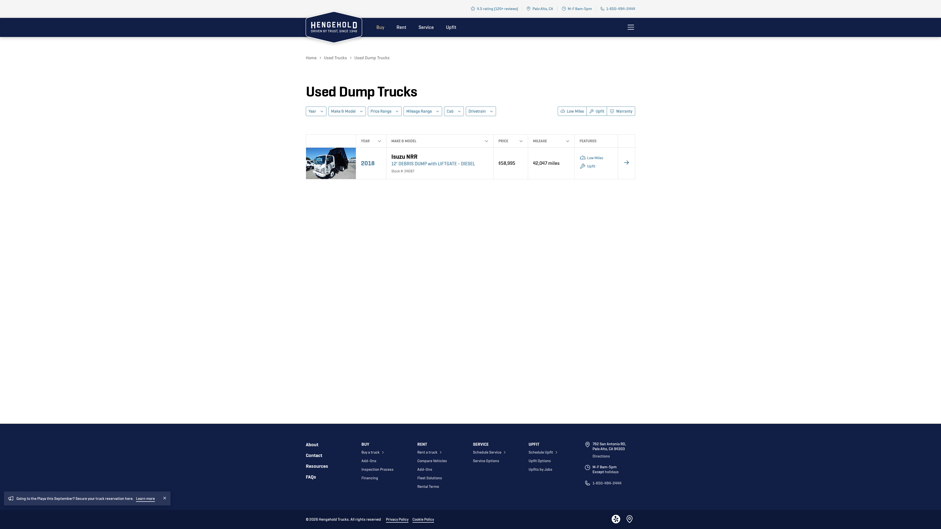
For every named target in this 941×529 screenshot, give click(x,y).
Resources (317, 466)
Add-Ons (368, 460)
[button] (316, 111)
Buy (380, 27)
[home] (334, 28)
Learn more (145, 498)
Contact (314, 455)
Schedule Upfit (541, 452)
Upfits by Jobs (540, 469)
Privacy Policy (397, 519)
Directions (601, 456)
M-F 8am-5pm (580, 8)
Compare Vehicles (432, 460)
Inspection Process (377, 469)
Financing (369, 478)
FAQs (311, 477)
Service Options (486, 460)
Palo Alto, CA (542, 8)
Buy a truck (370, 452)
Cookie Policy (423, 519)
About (312, 445)
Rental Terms (428, 486)
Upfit (451, 27)
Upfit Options (540, 460)
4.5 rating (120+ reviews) (497, 8)
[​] (630, 519)
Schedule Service (487, 452)
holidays (612, 471)
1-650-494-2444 (620, 8)
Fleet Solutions (429, 478)
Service (426, 27)
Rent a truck (427, 452)
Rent (401, 27)
